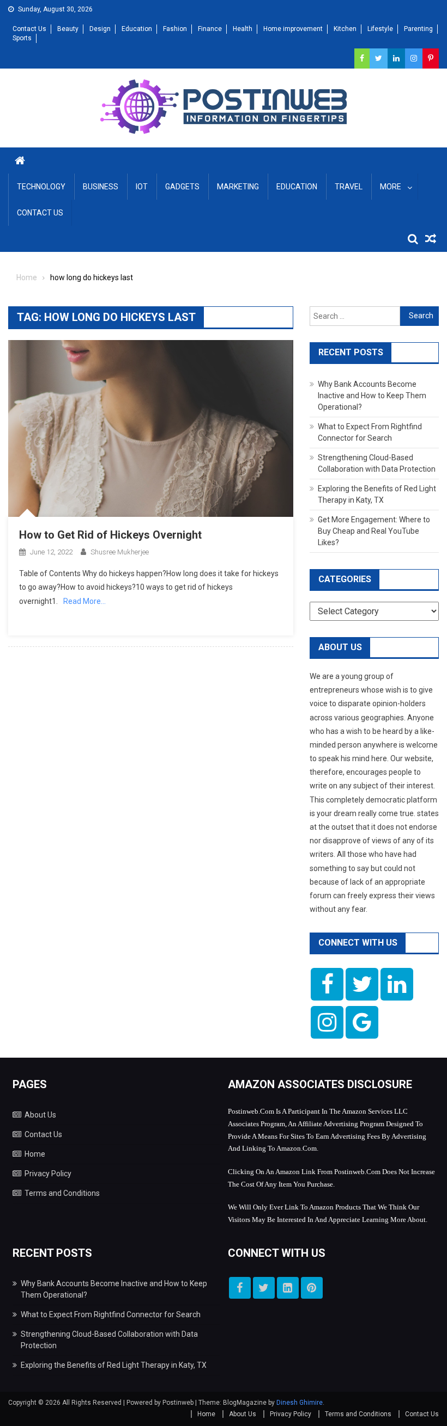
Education (137, 29)
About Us (40, 1114)
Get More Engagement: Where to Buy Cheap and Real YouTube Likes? (374, 531)
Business (100, 186)
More (390, 186)
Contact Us (29, 29)
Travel (349, 186)
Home (35, 1154)
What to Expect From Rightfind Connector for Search (111, 1314)
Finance (210, 29)
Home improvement (293, 29)
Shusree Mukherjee (119, 552)
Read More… (84, 601)
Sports (22, 38)
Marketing (238, 186)
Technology (41, 186)
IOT (142, 186)
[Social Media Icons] (327, 984)
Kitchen (345, 29)
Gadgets (182, 186)
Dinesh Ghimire (299, 1402)
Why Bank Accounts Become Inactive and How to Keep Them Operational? (372, 395)
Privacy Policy (48, 1173)
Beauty (67, 29)
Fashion (175, 29)
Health (242, 29)
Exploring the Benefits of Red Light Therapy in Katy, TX (114, 1365)
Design (100, 29)
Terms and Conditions (62, 1193)
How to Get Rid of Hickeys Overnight (110, 534)
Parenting (418, 29)
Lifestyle (380, 29)
